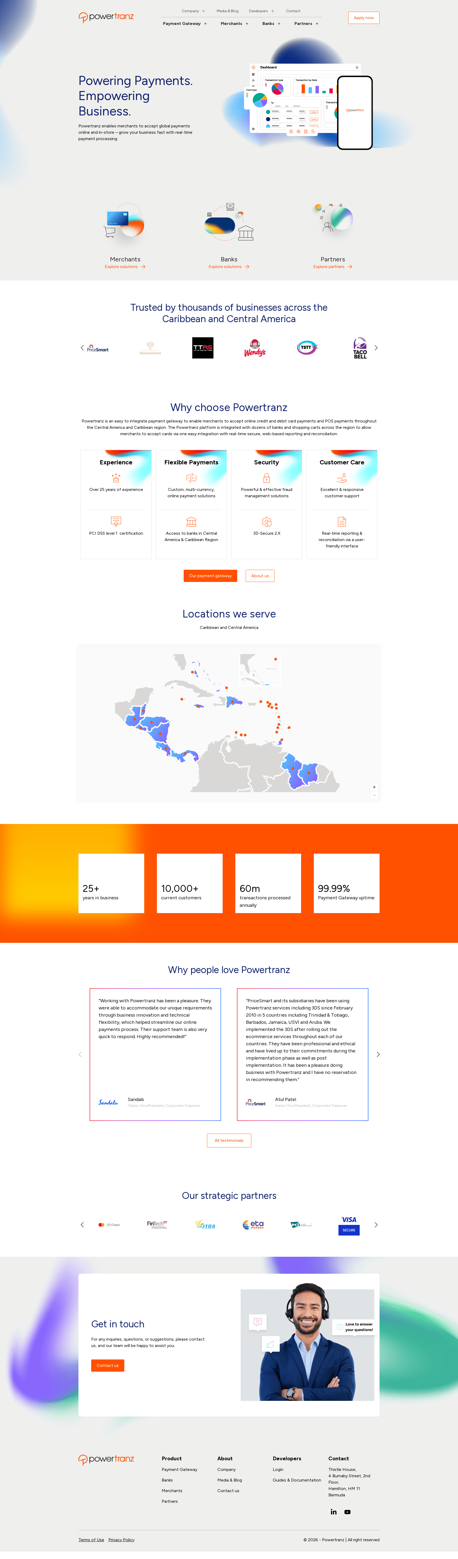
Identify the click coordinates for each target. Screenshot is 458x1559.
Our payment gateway (210, 575)
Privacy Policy (121, 1539)
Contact (293, 11)
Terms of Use (91, 1539)
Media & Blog (228, 11)
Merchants (231, 23)
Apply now (364, 17)
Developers (258, 11)
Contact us (108, 1365)
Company (190, 11)
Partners (303, 23)
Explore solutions (121, 266)
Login (278, 1469)
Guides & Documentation (297, 1480)
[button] (376, 348)
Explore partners (329, 266)
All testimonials (229, 1140)
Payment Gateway (182, 23)
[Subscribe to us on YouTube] (347, 1512)
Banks (268, 23)
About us (260, 575)
